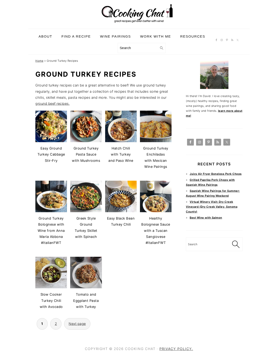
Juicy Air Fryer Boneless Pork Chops (216, 173)
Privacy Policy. (176, 349)
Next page (77, 324)
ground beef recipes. (52, 104)
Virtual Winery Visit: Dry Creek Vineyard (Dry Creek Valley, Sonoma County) (211, 206)
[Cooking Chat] (139, 26)
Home (39, 60)
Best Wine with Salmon (206, 217)
